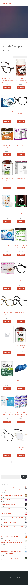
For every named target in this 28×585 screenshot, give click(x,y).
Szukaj (24, 476)
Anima (13, 581)
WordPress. (18, 581)
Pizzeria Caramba (6, 3)
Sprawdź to (7, 87)
